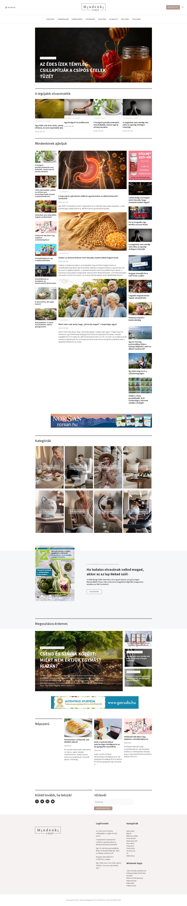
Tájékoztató (131, 886)
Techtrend (136, 19)
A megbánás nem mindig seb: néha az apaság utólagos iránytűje (135, 125)
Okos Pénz (102, 19)
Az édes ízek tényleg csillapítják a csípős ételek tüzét (73, 70)
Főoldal (129, 876)
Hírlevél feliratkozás (134, 878)
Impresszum (131, 881)
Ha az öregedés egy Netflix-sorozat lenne (138, 223)
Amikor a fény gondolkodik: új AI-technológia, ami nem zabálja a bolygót (138, 399)
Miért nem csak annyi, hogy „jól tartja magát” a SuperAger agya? (87, 324)
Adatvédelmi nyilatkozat (136, 871)
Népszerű (130, 846)
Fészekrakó (90, 19)
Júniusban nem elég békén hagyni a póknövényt (45, 216)
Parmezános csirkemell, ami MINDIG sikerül (76, 740)
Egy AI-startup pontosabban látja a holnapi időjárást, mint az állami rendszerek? (140, 345)
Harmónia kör (63, 19)
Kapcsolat (130, 883)
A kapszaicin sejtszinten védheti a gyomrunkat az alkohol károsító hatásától (88, 197)
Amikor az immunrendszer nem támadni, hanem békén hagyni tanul (88, 257)
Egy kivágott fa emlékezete (76, 122)
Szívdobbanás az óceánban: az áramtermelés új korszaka (45, 281)
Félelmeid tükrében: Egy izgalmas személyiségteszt (136, 738)
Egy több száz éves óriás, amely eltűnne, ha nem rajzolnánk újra (49, 126)
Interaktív (113, 19)
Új (127, 853)
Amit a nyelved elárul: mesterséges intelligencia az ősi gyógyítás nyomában (107, 744)
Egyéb (128, 833)
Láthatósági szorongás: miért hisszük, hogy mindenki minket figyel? (139, 200)
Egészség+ (50, 19)
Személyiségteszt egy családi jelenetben (44, 259)
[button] (94, 591)
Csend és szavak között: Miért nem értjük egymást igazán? (70, 660)
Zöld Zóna (125, 19)
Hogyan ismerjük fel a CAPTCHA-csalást (138, 274)
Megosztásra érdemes (52, 648)
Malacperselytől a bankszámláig (136, 318)
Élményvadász (77, 19)
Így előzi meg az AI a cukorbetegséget (138, 372)
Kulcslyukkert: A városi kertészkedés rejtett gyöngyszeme (44, 324)
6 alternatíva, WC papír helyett (44, 303)
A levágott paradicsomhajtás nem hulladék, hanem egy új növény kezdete (106, 125)
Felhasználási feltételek (136, 873)
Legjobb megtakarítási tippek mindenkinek (139, 296)
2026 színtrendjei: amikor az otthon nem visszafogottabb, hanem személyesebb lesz (45, 193)
